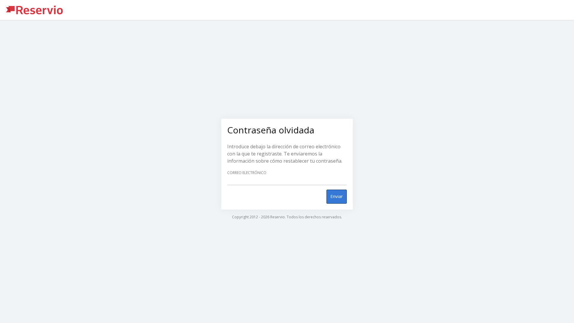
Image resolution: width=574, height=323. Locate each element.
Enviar (336, 196)
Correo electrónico (246, 172)
